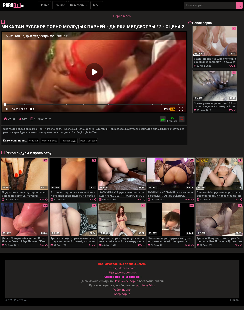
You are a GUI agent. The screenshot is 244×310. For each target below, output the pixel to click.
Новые (44, 5)
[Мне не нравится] (182, 119)
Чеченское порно (126, 281)
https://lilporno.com (122, 268)
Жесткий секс (49, 140)
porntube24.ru (145, 285)
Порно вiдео (122, 16)
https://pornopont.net (122, 272)
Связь (234, 300)
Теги (96, 5)
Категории (78, 5)
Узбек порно (122, 289)
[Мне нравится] (163, 119)
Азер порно (122, 294)
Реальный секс (88, 140)
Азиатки (33, 140)
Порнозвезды (68, 140)
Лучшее (59, 5)
